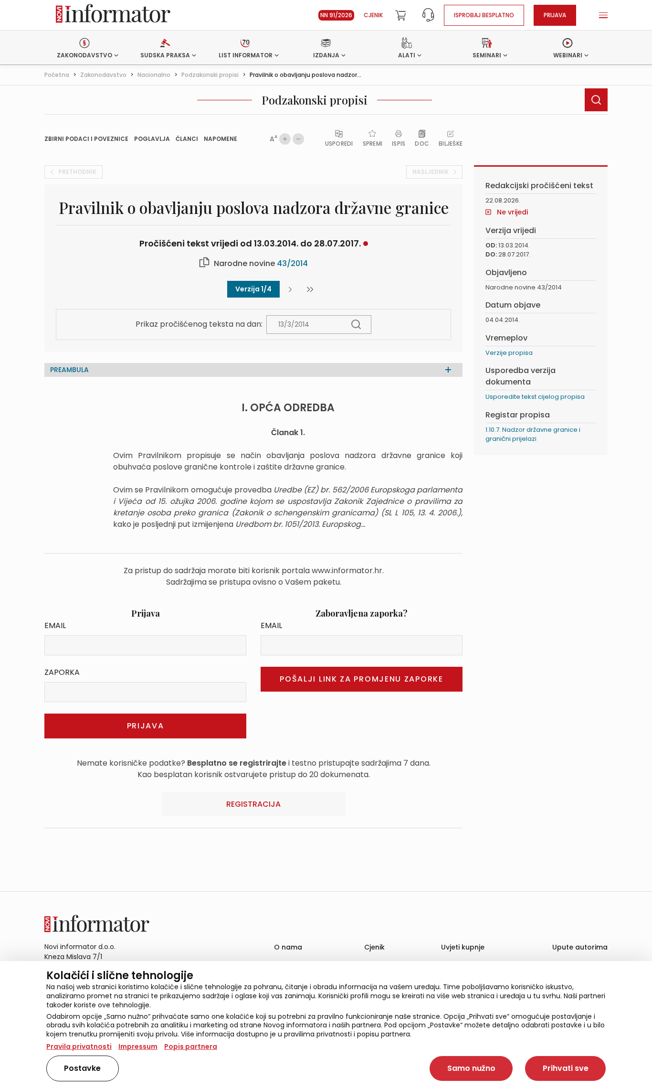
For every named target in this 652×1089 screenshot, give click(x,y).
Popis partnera (190, 1046)
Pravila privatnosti (79, 1046)
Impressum (138, 1046)
